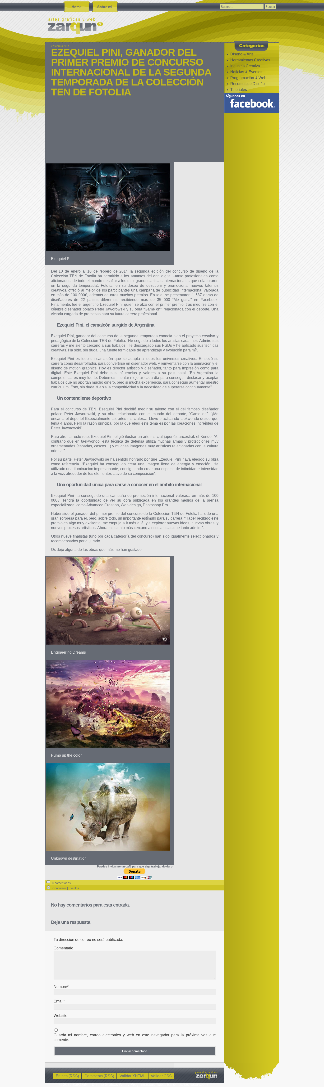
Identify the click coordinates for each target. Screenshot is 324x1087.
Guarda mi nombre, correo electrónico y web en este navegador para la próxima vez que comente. (135, 1037)
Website (60, 1016)
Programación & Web (248, 78)
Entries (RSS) (67, 1076)
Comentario (63, 948)
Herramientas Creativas (250, 60)
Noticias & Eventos (246, 72)
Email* (59, 1001)
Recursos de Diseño (247, 84)
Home (76, 7)
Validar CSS (161, 1076)
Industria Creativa (245, 66)
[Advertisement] (134, 132)
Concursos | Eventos (65, 888)
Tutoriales (238, 90)
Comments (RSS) (99, 1076)
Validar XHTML (132, 1076)
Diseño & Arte (242, 54)
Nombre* (61, 987)
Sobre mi (104, 7)
